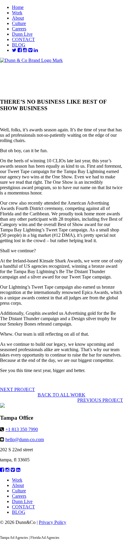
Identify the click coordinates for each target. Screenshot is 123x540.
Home (18, 7)
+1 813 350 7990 (21, 429)
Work (17, 12)
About (18, 18)
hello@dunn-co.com (24, 439)
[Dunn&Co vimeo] (30, 50)
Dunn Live (22, 34)
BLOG (18, 44)
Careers (19, 28)
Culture (19, 23)
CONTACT (23, 39)
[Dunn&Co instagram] (25, 50)
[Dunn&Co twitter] (14, 50)
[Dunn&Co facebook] (20, 50)
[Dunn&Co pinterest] (36, 50)
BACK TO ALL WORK (61, 394)
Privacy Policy (52, 522)
